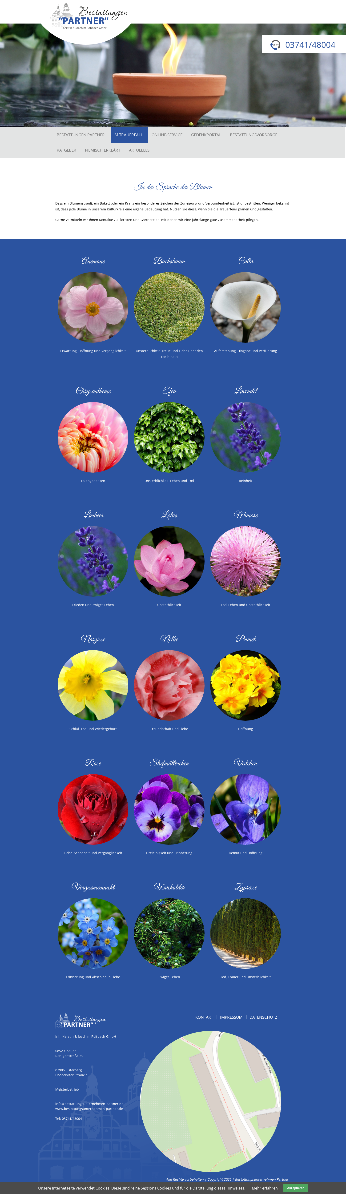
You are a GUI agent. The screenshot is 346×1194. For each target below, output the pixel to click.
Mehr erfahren (265, 1188)
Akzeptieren (295, 1188)
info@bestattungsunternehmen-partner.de (89, 1104)
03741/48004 (72, 1118)
